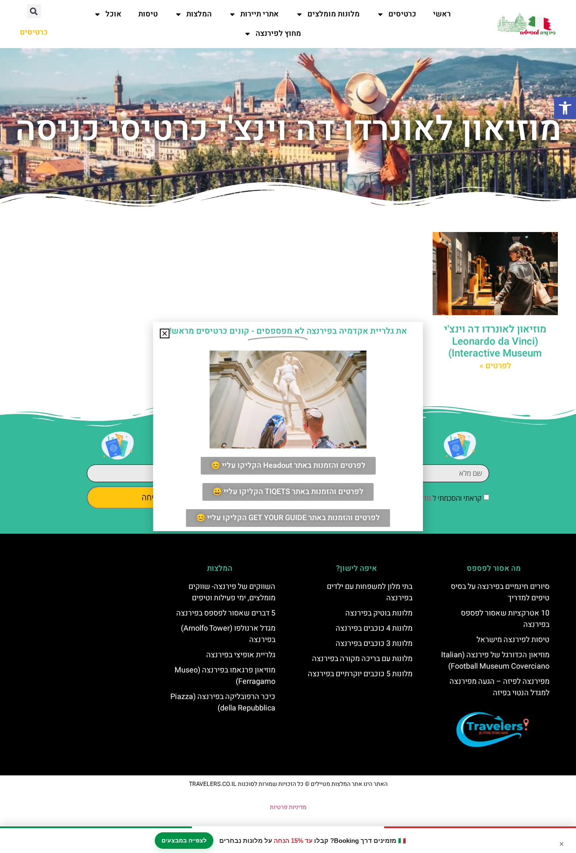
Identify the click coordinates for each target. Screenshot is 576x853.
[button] (565, 108)
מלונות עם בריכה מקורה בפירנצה (362, 658)
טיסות (148, 14)
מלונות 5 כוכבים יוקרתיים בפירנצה (360, 674)
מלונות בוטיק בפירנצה (378, 613)
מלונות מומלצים (333, 14)
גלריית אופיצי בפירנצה (240, 655)
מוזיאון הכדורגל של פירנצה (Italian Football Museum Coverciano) (495, 660)
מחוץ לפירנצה (278, 33)
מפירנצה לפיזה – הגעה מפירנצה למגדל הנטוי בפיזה (499, 687)
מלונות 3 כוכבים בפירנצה (374, 643)
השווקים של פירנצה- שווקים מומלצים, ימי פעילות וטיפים (231, 592)
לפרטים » (495, 366)
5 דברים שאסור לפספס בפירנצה (225, 613)
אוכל (113, 14)
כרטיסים (402, 14)
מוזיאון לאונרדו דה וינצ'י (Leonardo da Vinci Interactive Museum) (495, 341)
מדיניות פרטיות (288, 807)
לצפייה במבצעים (184, 840)
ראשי (442, 14)
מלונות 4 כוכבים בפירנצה (374, 628)
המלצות (199, 14)
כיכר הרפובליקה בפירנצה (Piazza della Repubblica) (222, 702)
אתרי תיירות (259, 14)
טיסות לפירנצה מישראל (512, 639)
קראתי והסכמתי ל (433, 498)
